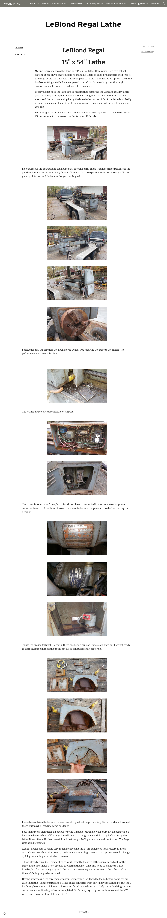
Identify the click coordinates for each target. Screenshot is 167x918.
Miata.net (19, 48)
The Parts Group (147, 52)
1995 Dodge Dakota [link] (139, 3)
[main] (83, 24)
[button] (164, 4)
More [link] (153, 3)
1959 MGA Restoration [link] (53, 3)
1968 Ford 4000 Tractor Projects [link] (85, 3)
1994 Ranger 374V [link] (115, 3)
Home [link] (33, 3)
